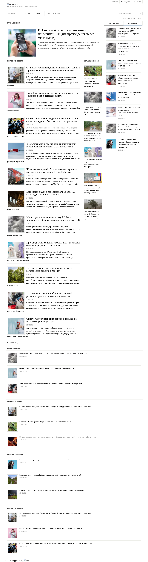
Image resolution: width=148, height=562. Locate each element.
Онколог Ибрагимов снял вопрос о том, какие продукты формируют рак (51, 320)
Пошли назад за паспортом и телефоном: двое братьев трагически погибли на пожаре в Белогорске (57, 437)
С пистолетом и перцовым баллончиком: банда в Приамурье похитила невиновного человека (53, 69)
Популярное (114, 23)
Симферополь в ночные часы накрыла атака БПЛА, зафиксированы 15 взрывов (129, 31)
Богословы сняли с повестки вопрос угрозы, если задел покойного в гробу (50, 193)
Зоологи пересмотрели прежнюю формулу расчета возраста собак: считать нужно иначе (53, 460)
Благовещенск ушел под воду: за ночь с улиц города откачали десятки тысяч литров (51, 490)
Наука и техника (55, 13)
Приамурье (13, 13)
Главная (114, 2)
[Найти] (140, 13)
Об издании (125, 2)
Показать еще (12, 343)
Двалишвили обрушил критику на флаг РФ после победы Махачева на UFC (129, 94)
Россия (27, 13)
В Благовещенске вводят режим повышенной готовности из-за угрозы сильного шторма (51, 145)
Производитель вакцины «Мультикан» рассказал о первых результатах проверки (53, 244)
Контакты (137, 2)
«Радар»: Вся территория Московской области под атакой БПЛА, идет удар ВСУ (129, 126)
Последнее (132, 23)
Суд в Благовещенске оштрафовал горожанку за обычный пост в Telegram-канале (52, 94)
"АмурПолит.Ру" (17, 561)
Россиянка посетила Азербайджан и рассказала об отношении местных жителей (50, 475)
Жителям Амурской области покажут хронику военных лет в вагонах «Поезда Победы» (51, 170)
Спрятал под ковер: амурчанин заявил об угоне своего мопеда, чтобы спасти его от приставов (52, 120)
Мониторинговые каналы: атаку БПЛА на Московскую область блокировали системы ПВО (53, 218)
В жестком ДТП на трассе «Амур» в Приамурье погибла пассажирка (45, 422)
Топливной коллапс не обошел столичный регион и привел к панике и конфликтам (49, 295)
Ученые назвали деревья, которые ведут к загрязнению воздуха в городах (49, 269)
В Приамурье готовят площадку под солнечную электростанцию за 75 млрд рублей (67, 37)
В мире (39, 13)
